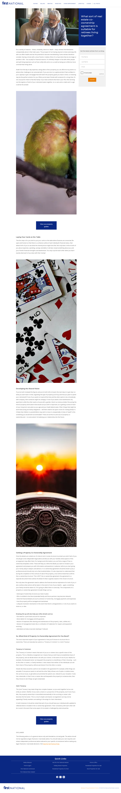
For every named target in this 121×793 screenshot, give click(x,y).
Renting (50, 3)
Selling (42, 3)
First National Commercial (28, 769)
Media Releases (27, 762)
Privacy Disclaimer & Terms (92, 788)
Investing (58, 3)
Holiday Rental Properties (60, 765)
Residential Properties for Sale (93, 765)
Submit (92, 79)
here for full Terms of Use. (51, 744)
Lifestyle (81, 3)
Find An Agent (27, 765)
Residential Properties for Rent (60, 769)
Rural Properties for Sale (93, 769)
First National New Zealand (27, 772)
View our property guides (46, 225)
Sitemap (83, 788)
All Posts (97, 3)
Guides (89, 3)
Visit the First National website (60, 762)
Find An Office (93, 762)
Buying (35, 3)
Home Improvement (70, 3)
